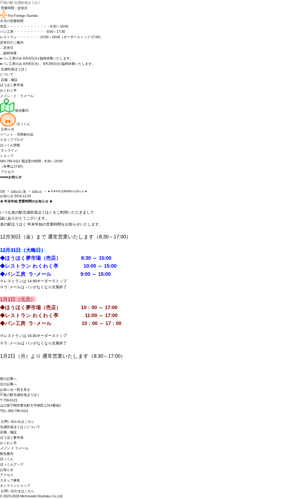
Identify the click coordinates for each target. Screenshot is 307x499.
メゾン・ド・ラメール (16, 96)
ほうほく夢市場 (11, 85)
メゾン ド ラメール (14, 448)
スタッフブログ (11, 139)
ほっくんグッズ (11, 464)
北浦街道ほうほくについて (20, 427)
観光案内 (21, 110)
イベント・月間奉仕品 (16, 134)
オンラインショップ (15, 485)
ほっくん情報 (10, 145)
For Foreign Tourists (22, 16)
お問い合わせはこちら (17, 421)
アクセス (7, 172)
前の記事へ (8, 379)
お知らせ (7, 129)
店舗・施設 (9, 80)
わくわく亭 (8, 90)
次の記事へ (8, 384)
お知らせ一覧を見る (15, 389)
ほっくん (23, 124)
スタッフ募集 (10, 480)
